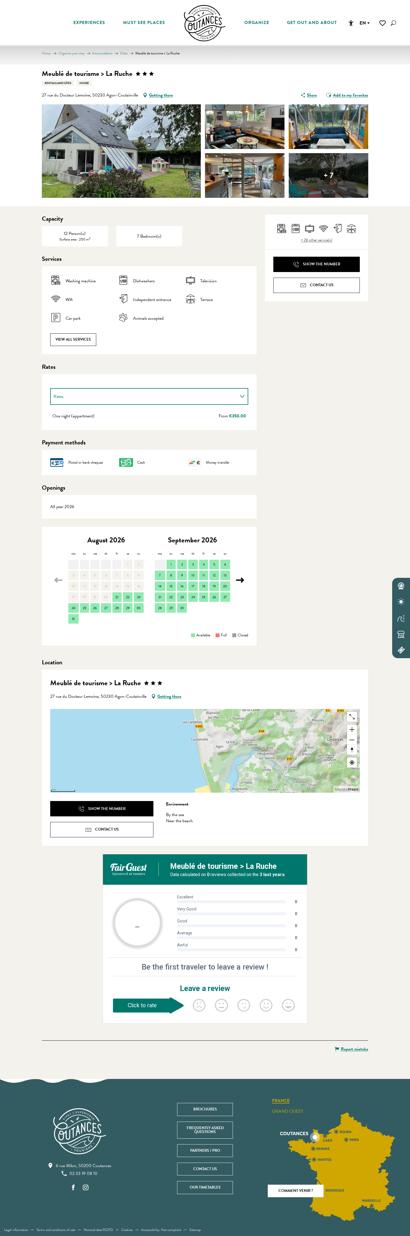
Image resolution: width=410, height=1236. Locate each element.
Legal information (16, 1230)
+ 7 (329, 175)
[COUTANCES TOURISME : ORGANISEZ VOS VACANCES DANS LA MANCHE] (205, 23)
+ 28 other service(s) (316, 240)
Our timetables (205, 1187)
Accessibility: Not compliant (161, 1230)
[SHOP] (401, 634)
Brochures (205, 1109)
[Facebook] (73, 1187)
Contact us (205, 1169)
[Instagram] (85, 1187)
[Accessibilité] (350, 23)
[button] (393, 23)
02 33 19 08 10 (83, 1173)
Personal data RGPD (98, 1230)
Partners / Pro (205, 1150)
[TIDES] (401, 618)
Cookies (127, 1230)
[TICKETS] (401, 650)
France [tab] (281, 1100)
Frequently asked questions (205, 1130)
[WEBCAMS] (401, 586)
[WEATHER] (401, 602)
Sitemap (195, 1230)
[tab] (144, 396)
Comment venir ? (295, 1191)
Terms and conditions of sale (56, 1230)
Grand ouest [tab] (287, 1111)
